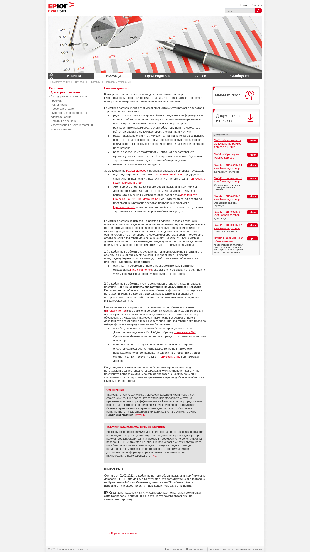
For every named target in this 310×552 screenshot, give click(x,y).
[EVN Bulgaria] (68, 15)
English (244, 5)
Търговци (113, 76)
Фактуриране (59, 104)
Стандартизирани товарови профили (69, 98)
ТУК (153, 455)
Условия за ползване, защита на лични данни (236, 549)
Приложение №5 (124, 207)
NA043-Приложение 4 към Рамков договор (228, 213)
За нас (200, 76)
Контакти (257, 5)
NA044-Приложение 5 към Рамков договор (228, 226)
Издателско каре (195, 549)
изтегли (140, 415)
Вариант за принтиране (123, 533)
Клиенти (74, 76)
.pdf (253, 238)
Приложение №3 (184, 332)
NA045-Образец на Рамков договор (226, 156)
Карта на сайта (173, 549)
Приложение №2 (124, 199)
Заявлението (188, 195)
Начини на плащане (64, 121)
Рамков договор (136, 170)
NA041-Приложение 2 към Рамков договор (228, 180)
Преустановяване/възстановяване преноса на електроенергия (69, 113)
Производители (158, 76)
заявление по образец (168, 174)
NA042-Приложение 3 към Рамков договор (228, 198)
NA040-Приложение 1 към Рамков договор (228, 166)
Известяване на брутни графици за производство (72, 127)
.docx (253, 140)
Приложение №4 (132, 182)
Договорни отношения (118, 81)
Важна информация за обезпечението (229, 239)
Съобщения (240, 76)
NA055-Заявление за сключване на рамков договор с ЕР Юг (227, 144)
